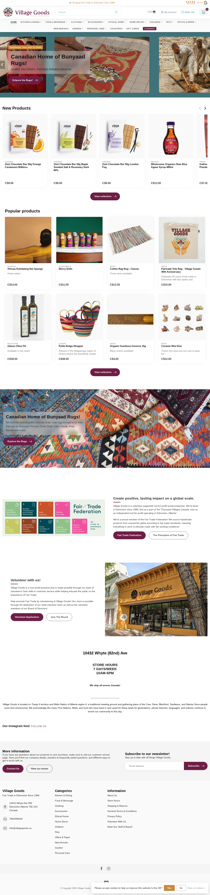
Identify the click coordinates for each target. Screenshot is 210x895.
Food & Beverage (55, 22)
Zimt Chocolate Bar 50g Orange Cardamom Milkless (23, 165)
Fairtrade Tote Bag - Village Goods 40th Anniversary (181, 270)
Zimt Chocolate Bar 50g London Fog (120, 165)
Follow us (39, 726)
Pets (168, 22)
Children (155, 22)
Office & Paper (185, 22)
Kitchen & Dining (30, 22)
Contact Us (13, 768)
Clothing (76, 22)
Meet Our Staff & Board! (119, 826)
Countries (116, 29)
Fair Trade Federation (129, 535)
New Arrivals (61, 29)
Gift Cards (132, 29)
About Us (112, 795)
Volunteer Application (27, 617)
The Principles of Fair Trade (168, 535)
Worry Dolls (65, 268)
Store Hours (113, 800)
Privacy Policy (114, 816)
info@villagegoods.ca (20, 828)
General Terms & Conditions (122, 811)
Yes (169, 888)
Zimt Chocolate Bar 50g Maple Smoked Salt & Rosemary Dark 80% (71, 167)
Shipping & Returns (117, 806)
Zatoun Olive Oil (16, 346)
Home (14, 22)
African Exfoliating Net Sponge (25, 268)
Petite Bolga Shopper (71, 346)
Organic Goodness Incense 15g (128, 346)
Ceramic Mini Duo (171, 346)
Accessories (95, 22)
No (181, 888)
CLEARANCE (149, 29)
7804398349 (15, 818)
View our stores (39, 768)
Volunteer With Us (116, 821)
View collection (103, 196)
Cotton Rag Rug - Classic (124, 268)
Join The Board (59, 617)
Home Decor (137, 22)
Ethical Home (116, 22)
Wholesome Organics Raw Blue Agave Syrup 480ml (169, 165)
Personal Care (95, 29)
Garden (77, 29)
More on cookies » (196, 888)
